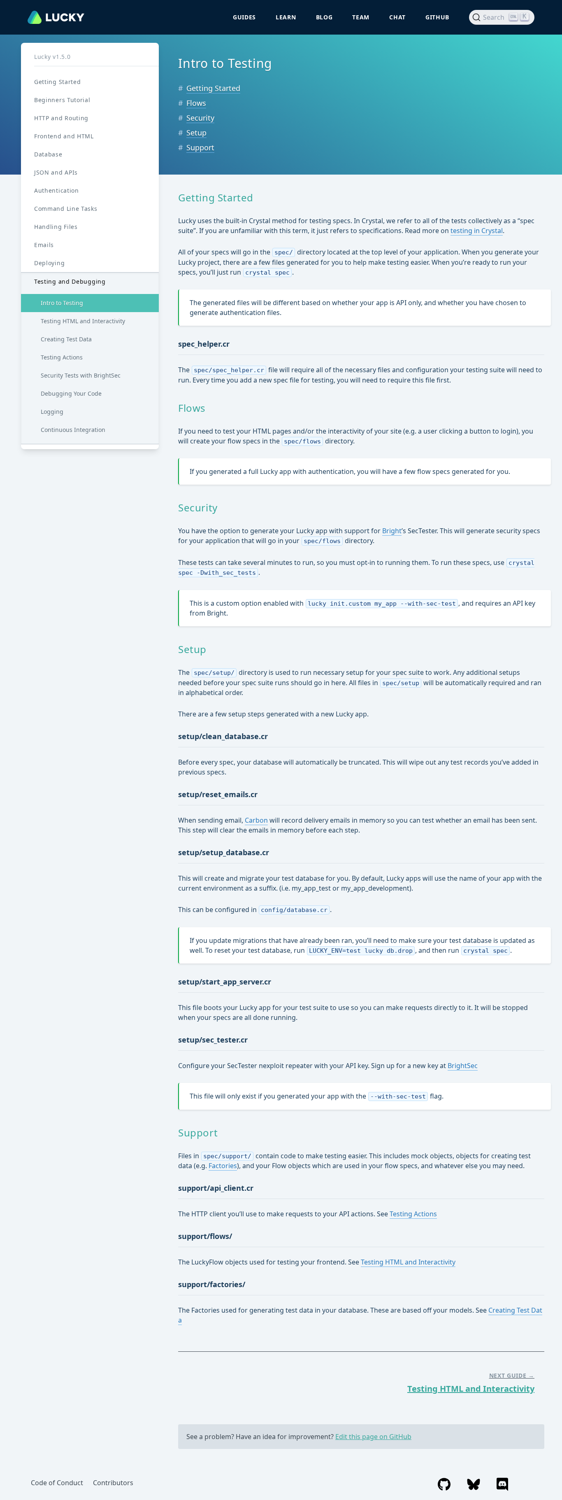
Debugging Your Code (71, 393)
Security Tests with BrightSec (81, 375)
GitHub (437, 17)
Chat (397, 17)
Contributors (113, 1482)
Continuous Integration (73, 430)
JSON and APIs (56, 172)
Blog (324, 17)
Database (48, 154)
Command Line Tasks (66, 208)
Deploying (49, 263)
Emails (44, 245)
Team (360, 17)
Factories (223, 1165)
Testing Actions (62, 357)
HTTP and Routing (61, 118)
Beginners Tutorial (62, 100)
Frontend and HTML (64, 136)
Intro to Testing (62, 303)
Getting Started (57, 82)
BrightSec (463, 1065)
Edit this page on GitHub (373, 1436)
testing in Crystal (477, 230)
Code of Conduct (57, 1482)
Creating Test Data (66, 339)
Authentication (56, 190)
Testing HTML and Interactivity (83, 321)
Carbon (256, 820)
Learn (286, 17)
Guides (244, 17)
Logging (52, 411)
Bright (392, 530)
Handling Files (56, 227)
